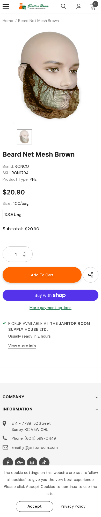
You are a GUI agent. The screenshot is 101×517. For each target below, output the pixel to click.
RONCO (22, 166)
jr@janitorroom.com (40, 447)
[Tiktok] (44, 462)
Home (8, 20)
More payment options (50, 307)
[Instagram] (32, 462)
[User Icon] (79, 6)
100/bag (12, 214)
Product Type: (16, 179)
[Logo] (33, 6)
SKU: (7, 173)
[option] (50, 76)
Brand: (8, 166)
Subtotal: (13, 229)
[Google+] (20, 462)
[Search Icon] (63, 6)
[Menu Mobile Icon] (6, 6)
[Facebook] (8, 462)
